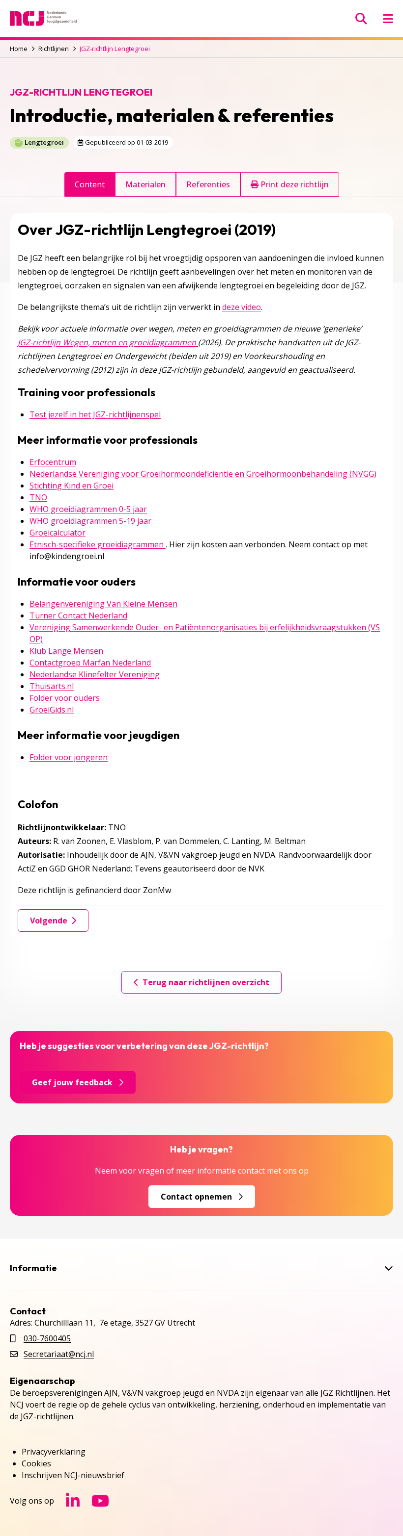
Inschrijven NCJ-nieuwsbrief (73, 1475)
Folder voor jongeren (68, 757)
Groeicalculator (57, 532)
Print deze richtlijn (294, 184)
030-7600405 (47, 1338)
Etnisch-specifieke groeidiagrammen (97, 544)
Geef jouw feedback (72, 1082)
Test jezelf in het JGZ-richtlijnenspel (95, 414)
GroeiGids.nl (51, 709)
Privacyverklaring (54, 1451)
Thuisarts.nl (51, 686)
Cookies (36, 1463)
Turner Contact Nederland (78, 615)
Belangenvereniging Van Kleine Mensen (103, 603)
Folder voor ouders (64, 697)
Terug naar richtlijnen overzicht (206, 982)
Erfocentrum (52, 462)
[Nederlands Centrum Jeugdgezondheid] (43, 18)
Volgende (48, 920)
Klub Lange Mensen (66, 650)
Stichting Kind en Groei (71, 485)
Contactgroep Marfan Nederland (90, 662)
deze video (241, 307)
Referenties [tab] (208, 184)
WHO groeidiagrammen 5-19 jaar (90, 520)
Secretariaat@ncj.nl (59, 1354)
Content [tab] (90, 184)
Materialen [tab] (145, 184)
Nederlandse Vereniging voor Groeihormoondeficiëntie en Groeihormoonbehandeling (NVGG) (202, 473)
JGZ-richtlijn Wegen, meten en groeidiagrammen (108, 342)
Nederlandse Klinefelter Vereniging (94, 674)
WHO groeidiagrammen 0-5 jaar (88, 509)
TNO (38, 497)
